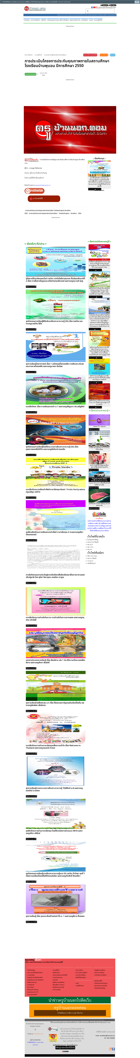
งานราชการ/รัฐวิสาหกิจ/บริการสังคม (55, 55)
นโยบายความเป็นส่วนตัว (64, 2)
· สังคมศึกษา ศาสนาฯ (58, 985)
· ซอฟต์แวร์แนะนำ (31, 982)
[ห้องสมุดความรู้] (53, 20)
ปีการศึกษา (74, 213)
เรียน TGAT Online (92, 556)
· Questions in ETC (32, 992)
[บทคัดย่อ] (84, 20)
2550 (79, 213)
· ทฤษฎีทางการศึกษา (99, 970)
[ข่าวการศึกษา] (35, 20)
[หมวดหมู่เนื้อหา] (64, 20)
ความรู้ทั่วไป (38, 55)
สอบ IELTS (90, 544)
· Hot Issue (30, 987)
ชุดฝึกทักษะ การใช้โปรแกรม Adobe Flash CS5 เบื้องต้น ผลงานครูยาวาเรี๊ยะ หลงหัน (99, 402)
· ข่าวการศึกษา (79, 970)
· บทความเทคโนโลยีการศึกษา (34, 973)
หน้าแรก (112, 55)
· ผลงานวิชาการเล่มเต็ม (100, 986)
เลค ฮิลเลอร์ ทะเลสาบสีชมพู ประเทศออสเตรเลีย (99, 504)
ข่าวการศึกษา (29, 55)
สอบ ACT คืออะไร (91, 558)
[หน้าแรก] (26, 20)
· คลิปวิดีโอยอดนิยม (80, 977)
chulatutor (90, 561)
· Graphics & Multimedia (34, 977)
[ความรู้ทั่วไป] (98, 20)
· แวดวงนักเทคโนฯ (31, 994)
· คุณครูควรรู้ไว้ (98, 981)
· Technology (30, 970)
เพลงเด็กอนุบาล (91, 563)
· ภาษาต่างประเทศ (57, 977)
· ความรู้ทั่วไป (55, 970)
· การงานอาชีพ (56, 990)
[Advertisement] (70, 38)
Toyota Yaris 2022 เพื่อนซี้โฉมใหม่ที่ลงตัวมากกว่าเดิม (99, 484)
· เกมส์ (77, 983)
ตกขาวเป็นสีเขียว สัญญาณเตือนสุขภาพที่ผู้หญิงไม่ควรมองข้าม (99, 466)
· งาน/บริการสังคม (80, 975)
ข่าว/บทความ (104, 55)
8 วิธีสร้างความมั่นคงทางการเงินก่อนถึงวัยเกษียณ (99, 448)
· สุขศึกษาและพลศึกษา (58, 982)
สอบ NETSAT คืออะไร (93, 542)
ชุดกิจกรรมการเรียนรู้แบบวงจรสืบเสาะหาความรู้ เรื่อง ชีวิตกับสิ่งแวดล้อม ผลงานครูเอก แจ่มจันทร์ (99, 377)
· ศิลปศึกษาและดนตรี (58, 987)
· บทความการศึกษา (99, 973)
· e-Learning (30, 975)
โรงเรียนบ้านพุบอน (64, 213)
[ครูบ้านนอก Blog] (44, 20)
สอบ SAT (89, 549)
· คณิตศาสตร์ (56, 973)
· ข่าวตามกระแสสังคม (81, 973)
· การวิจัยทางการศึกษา (100, 975)
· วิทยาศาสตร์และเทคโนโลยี (59, 975)
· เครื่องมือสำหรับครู (99, 988)
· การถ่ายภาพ (30, 985)
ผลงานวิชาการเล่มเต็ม (90, 55)
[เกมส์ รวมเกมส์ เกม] (91, 20)
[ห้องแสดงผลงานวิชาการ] (74, 20)
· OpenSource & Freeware (35, 980)
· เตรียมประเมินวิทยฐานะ (101, 983)
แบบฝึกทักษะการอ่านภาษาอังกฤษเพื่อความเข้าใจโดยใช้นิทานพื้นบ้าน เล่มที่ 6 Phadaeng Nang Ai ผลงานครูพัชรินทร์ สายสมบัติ (99, 182)
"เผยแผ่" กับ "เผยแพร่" (99, 426)
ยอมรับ (137, 1)
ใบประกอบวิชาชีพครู (92, 540)
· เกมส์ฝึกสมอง (79, 986)
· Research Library (32, 990)
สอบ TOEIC (90, 547)
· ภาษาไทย (55, 980)
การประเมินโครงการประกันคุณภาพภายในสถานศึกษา (43, 213)
